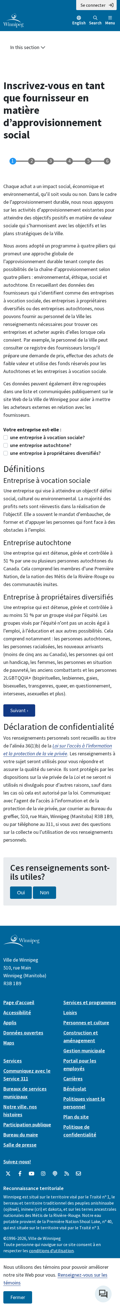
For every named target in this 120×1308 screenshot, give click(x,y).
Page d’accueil (18, 1002)
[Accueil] (13, 19)
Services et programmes (89, 1002)
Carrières (73, 1078)
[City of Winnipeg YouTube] (31, 1174)
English (79, 23)
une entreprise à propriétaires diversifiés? (55, 453)
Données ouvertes (23, 1032)
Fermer (17, 1297)
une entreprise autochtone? (40, 445)
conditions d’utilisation (51, 1250)
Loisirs (70, 1012)
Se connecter (93, 5)
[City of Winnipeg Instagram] (43, 1174)
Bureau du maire (20, 1134)
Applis (9, 1022)
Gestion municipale (84, 1050)
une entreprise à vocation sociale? (47, 437)
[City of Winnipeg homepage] (21, 945)
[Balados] (55, 1174)
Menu (110, 23)
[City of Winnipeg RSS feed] (66, 1174)
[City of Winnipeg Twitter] (8, 1174)
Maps (8, 1043)
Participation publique (27, 1124)
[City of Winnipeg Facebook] (20, 1174)
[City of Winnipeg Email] (78, 1174)
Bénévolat (74, 1088)
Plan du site (76, 1116)
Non (44, 892)
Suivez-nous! (17, 1161)
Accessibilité (17, 1012)
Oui (21, 892)
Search (95, 23)
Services (12, 1060)
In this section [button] (25, 47)
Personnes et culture (86, 1022)
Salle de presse (20, 1145)
